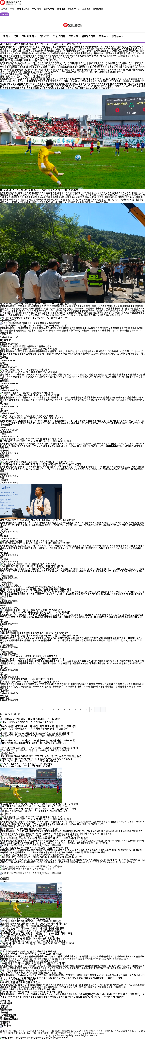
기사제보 (4, 1005)
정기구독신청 (6, 1010)
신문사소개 (5, 1001)
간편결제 (4, 1008)
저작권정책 (5, 1021)
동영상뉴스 (98, 8)
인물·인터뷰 (49, 8)
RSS (9, 1026)
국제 (12, 8)
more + (4, 881)
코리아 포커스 (23, 8)
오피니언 (61, 8)
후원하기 (4, 14)
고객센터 (4, 1024)
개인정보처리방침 (8, 1014)
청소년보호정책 (7, 1017)
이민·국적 (36, 8)
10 (92, 709)
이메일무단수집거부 (9, 1019)
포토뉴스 (86, 8)
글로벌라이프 (74, 8)
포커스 (4, 8)
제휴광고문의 (6, 1003)
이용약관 (4, 1012)
